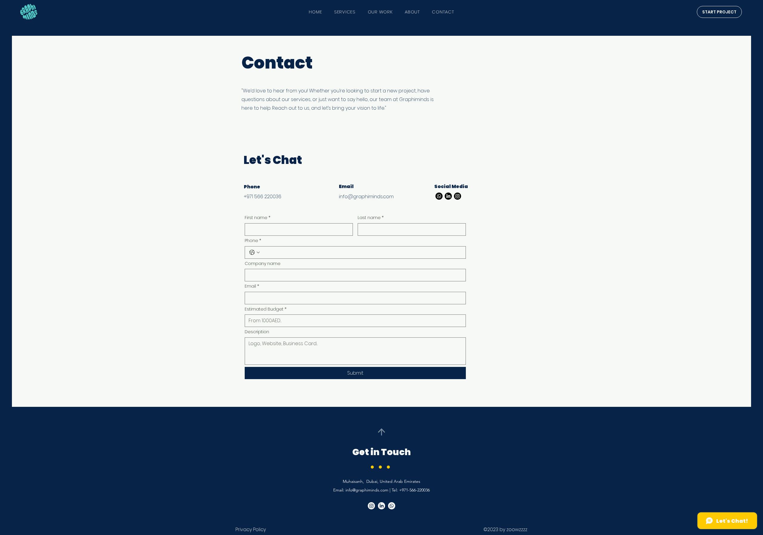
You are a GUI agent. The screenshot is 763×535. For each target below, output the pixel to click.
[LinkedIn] (448, 196)
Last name (371, 218)
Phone (253, 241)
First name (257, 218)
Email (252, 286)
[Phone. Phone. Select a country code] (254, 252)
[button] (719, 12)
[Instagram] (457, 196)
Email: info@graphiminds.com (360, 490)
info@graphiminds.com (366, 196)
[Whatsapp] (439, 196)
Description (257, 332)
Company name (262, 263)
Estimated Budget (265, 309)
